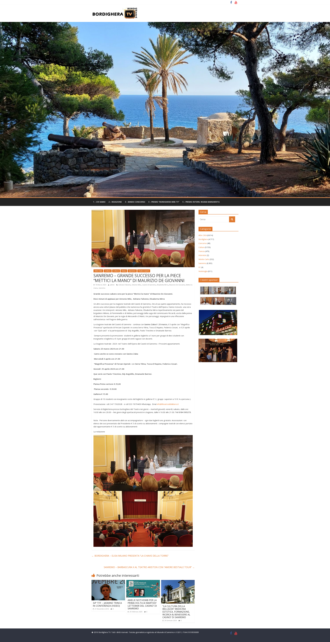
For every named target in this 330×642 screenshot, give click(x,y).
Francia (202, 251)
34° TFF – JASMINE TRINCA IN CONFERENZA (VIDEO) (107, 604)
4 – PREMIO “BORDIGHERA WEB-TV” (163, 202)
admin (112, 285)
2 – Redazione (115, 202)
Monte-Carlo (204, 259)
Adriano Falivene (124, 285)
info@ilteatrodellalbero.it (168, 404)
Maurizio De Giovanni (177, 285)
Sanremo (132, 271)
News (124, 271)
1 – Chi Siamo (99, 202)
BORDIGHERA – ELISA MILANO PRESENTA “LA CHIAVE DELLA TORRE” (130, 555)
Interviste (202, 255)
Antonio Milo (136, 285)
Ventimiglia (203, 271)
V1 (200, 267)
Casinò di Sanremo (149, 285)
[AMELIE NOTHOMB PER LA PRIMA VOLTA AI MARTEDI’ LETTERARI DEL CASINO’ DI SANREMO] (143, 581)
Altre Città (98, 271)
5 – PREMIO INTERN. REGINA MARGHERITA (201, 202)
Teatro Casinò (144, 271)
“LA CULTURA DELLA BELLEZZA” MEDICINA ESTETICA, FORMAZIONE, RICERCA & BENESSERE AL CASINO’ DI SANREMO (176, 612)
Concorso (203, 243)
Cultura (107, 271)
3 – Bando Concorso (135, 202)
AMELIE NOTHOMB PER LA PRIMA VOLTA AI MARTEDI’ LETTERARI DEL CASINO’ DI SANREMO (142, 604)
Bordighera (203, 239)
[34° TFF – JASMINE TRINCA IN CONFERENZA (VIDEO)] (108, 581)
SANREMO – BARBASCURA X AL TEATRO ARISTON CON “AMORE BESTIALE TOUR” (149, 567)
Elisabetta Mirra (162, 285)
